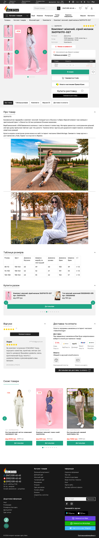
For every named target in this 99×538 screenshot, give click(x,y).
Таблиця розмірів (60, 55)
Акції (33, 16)
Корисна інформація (68, 15)
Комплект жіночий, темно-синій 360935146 (48, 433)
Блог (58, 2)
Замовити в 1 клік (72, 78)
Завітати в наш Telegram (81, 528)
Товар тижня (56, 15)
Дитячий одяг (38, 475)
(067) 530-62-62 (13, 475)
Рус (93, 2)
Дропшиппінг (52, 2)
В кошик (70, 72)
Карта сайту (69, 485)
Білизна (36, 492)
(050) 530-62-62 (13, 478)
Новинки (40, 16)
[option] (8, 31)
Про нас (67, 475)
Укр (88, 2)
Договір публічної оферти (73, 487)
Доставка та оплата (60, 103)
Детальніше (49, 306)
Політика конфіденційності (87, 535)
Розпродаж (49, 16)
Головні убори (39, 490)
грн (77, 2)
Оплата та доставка (71, 477)
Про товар (8, 103)
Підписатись (90, 499)
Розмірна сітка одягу (10, 507)
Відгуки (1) (46, 103)
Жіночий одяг (38, 477)
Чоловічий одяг (39, 480)
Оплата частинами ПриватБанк (72, 84)
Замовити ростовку (70, 96)
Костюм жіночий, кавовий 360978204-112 (76, 433)
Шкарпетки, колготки (41, 495)
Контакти (91, 16)
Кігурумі (37, 485)
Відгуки (83, 16)
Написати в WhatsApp (81, 523)
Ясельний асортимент (41, 472)
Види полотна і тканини (73, 480)
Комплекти (35, 103)
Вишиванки (38, 482)
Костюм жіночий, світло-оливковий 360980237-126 (18, 433)
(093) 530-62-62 (13, 482)
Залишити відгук (25, 334)
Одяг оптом (7, 512)
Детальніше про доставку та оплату (73, 370)
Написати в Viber (81, 518)
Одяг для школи (39, 487)
